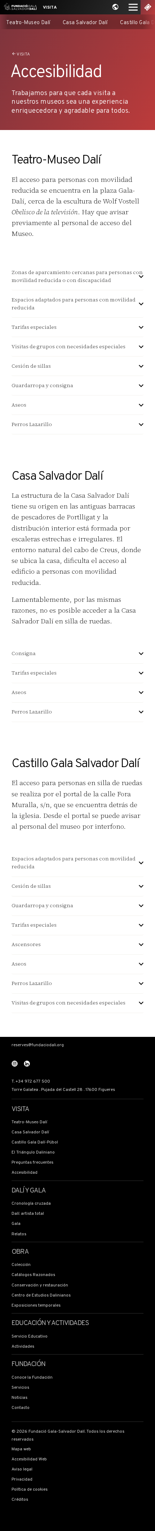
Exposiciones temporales (36, 1305)
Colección (21, 1265)
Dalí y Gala (29, 1191)
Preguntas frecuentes (32, 1162)
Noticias (19, 1398)
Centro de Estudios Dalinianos (41, 1295)
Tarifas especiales (34, 327)
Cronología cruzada (31, 1204)
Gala (16, 1224)
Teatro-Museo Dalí (28, 22)
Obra (20, 1252)
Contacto (21, 1408)
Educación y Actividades (50, 1323)
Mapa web (21, 1449)
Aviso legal (22, 1469)
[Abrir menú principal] (133, 7)
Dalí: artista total (28, 1214)
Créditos (20, 1500)
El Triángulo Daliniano (33, 1152)
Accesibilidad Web (29, 1459)
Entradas (148, 7)
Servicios (20, 1388)
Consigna (24, 653)
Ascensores (26, 944)
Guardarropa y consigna (42, 385)
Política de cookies (30, 1489)
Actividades (23, 1346)
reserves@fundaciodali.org (38, 1045)
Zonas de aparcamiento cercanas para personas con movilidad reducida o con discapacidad (77, 276)
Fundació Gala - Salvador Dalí (19, 7)
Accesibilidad (24, 1173)
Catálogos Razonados (33, 1275)
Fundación (29, 1364)
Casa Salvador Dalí (85, 22)
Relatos (19, 1234)
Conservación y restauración (40, 1285)
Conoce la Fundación (32, 1377)
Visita (50, 7)
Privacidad (22, 1479)
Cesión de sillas (31, 366)
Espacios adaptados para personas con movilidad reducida (74, 303)
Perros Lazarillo (32, 424)
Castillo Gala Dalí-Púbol (35, 1142)
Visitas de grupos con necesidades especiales (68, 346)
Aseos (19, 405)
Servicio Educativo (30, 1336)
